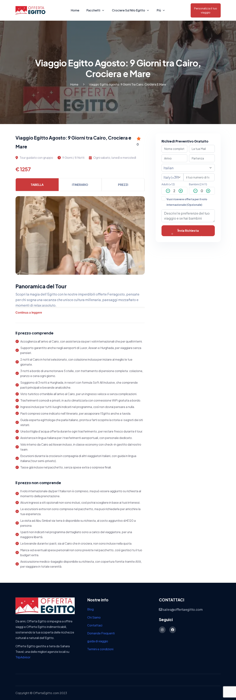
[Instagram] (162, 629)
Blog (90, 609)
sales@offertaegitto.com (182, 609)
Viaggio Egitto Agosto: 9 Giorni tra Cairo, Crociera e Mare (127, 84)
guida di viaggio (97, 641)
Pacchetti (93, 10)
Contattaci (94, 625)
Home (75, 10)
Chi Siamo (94, 617)
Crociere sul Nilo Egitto (128, 10)
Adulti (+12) (168, 184)
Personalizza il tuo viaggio (205, 10)
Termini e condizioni (100, 649)
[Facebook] (172, 629)
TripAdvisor (22, 657)
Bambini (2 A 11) (198, 184)
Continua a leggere (28, 312)
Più (159, 10)
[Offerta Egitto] (45, 605)
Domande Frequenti (101, 633)
